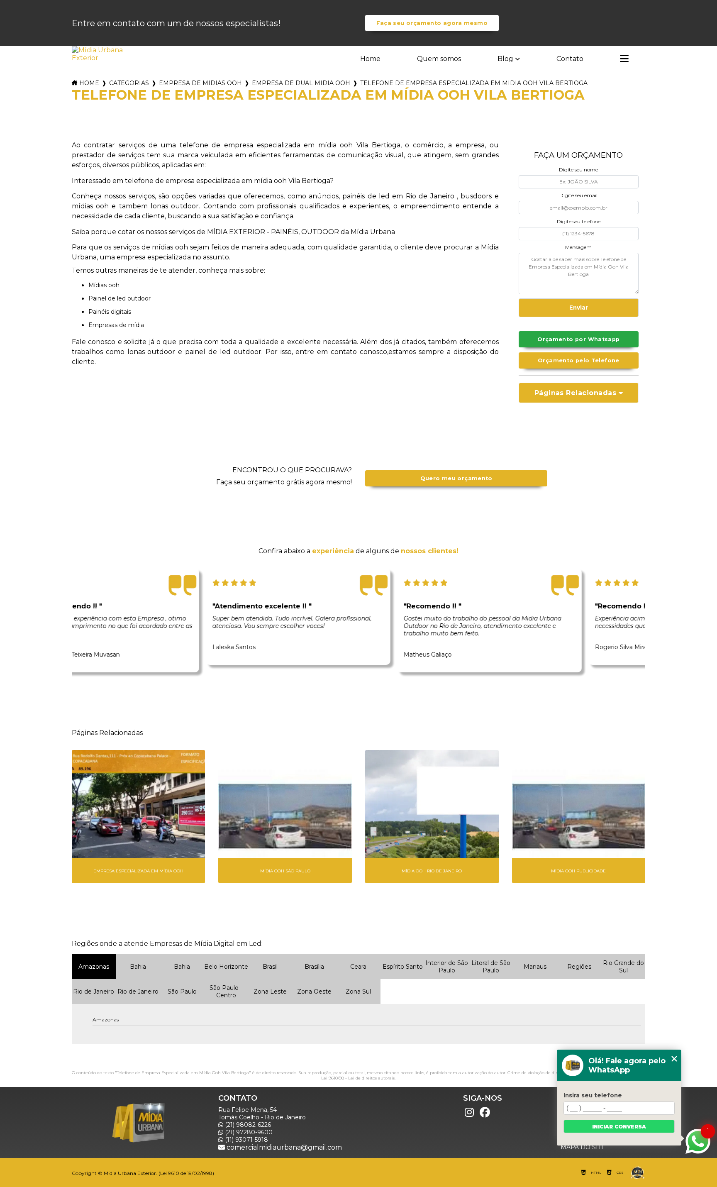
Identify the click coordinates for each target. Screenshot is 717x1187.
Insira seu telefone (592, 1095)
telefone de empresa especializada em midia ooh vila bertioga (474, 83)
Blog (505, 59)
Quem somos (439, 59)
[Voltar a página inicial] (98, 54)
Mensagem (578, 247)
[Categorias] (624, 59)
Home (370, 59)
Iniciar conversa (619, 1126)
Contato (569, 59)
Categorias (129, 83)
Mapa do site (583, 1147)
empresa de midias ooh (200, 83)
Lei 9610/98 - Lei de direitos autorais (358, 1078)
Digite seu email (578, 195)
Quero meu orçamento (456, 478)
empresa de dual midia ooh (301, 83)
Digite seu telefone (578, 221)
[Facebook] (485, 1112)
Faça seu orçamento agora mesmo (432, 23)
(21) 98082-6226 (247, 1124)
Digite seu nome (578, 169)
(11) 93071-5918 (245, 1139)
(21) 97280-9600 (248, 1132)
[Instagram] (469, 1112)
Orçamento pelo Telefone (578, 360)
